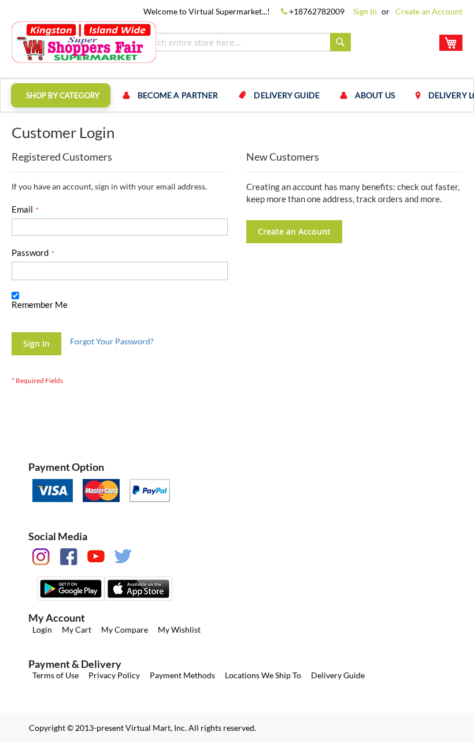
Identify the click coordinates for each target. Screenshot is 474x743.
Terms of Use (55, 675)
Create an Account (428, 11)
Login (42, 629)
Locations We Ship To (263, 675)
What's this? (30, 316)
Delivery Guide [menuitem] (286, 95)
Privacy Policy (114, 675)
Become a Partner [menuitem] (178, 95)
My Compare (124, 629)
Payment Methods (182, 675)
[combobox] (242, 42)
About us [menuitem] (375, 95)
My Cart (76, 629)
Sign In (365, 11)
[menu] (237, 95)
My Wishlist (179, 629)
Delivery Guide (338, 675)
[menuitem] (60, 95)
